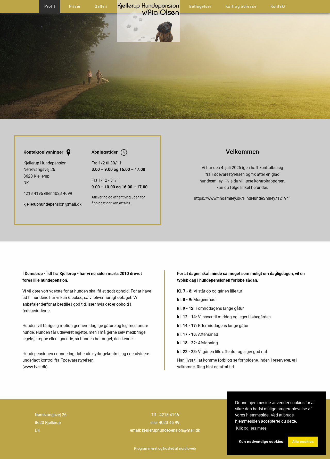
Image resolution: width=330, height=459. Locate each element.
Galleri (101, 6)
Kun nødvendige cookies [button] (261, 441)
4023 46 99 (169, 422)
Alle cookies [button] (303, 441)
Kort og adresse (241, 6)
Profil (49, 6)
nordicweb (187, 448)
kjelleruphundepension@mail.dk (52, 204)
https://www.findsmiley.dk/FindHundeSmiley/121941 (242, 198)
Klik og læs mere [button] (251, 428)
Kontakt (278, 6)
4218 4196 (169, 414)
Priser (75, 6)
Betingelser (200, 6)
